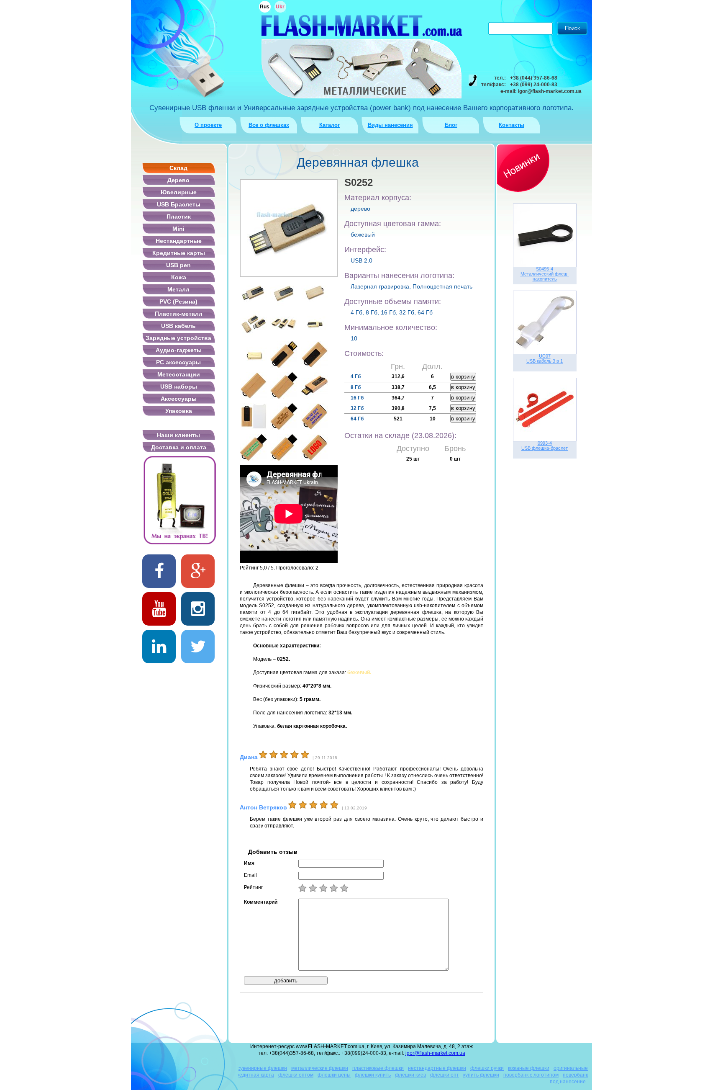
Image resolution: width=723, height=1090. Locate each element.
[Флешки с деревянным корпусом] (314, 323)
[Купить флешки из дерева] (253, 385)
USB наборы (178, 386)
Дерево (178, 180)
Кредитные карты (178, 253)
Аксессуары (179, 398)
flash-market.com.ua (361, 25)
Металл (178, 289)
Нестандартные (179, 240)
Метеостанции (178, 374)
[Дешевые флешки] (283, 447)
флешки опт (444, 1075)
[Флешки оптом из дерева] (314, 385)
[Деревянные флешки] (283, 292)
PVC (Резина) (178, 301)
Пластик (179, 216)
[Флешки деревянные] (283, 354)
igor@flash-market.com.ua (435, 1053)
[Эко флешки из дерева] (283, 323)
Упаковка (178, 410)
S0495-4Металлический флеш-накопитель (544, 273)
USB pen (178, 265)
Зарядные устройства (178, 338)
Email (250, 875)
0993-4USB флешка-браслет (544, 446)
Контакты (511, 125)
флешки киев (410, 1075)
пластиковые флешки (378, 1068)
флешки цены (334, 1075)
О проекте (208, 125)
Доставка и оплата (178, 447)
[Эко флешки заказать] (314, 416)
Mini (178, 228)
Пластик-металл (179, 313)
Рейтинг (253, 887)
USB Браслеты (178, 204)
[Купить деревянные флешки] (253, 323)
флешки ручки (487, 1068)
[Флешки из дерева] (314, 292)
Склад (178, 168)
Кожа (178, 277)
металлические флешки (319, 1068)
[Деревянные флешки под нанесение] (253, 416)
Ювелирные (179, 192)
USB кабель (178, 325)
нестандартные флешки (437, 1068)
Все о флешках (269, 125)
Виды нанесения (390, 125)
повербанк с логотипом (531, 1075)
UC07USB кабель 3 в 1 (544, 358)
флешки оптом (295, 1075)
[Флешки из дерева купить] (283, 416)
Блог (451, 125)
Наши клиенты (178, 435)
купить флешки (481, 1075)
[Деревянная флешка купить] (283, 385)
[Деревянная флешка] (253, 292)
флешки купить (373, 1075)
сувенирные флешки (262, 1068)
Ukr (280, 7)
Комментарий (260, 902)
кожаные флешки (528, 1068)
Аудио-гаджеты (179, 350)
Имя (249, 863)
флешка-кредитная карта (243, 1075)
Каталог (329, 125)
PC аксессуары (178, 362)
